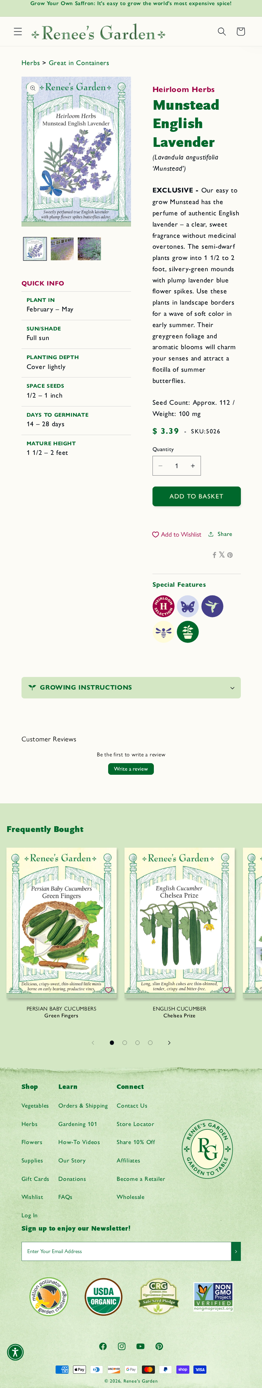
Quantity (163, 449)
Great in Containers (79, 63)
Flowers (32, 1141)
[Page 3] (137, 1042)
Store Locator (136, 1123)
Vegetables (35, 1105)
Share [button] (225, 533)
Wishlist (32, 1196)
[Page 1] (111, 1042)
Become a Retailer (141, 1178)
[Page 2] (124, 1042)
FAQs (65, 1196)
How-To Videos (79, 1141)
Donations (72, 1178)
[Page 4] (150, 1042)
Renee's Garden (140, 1381)
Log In (29, 1215)
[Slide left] (92, 1042)
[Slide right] (169, 1042)
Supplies (32, 1160)
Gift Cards (35, 1178)
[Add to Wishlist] (108, 990)
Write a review (131, 769)
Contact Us (132, 1105)
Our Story (72, 1160)
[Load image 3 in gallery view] (89, 248)
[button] (18, 31)
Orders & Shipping (83, 1105)
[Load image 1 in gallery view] (35, 248)
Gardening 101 (78, 1123)
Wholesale (131, 1196)
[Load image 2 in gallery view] (62, 248)
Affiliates (129, 1160)
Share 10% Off (136, 1141)
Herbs (32, 63)
